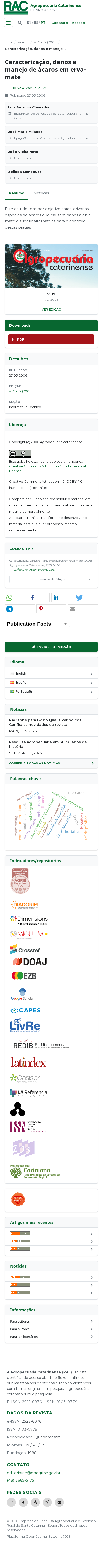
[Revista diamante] (18, 1206)
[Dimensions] (29, 924)
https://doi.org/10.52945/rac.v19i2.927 (33, 569)
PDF (20, 339)
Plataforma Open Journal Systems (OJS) (39, 1536)
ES (36, 22)
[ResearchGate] (47, 1502)
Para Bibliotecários (24, 1336)
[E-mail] (59, 1502)
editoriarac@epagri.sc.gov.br (33, 1472)
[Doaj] (30, 965)
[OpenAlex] (17, 1115)
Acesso (78, 23)
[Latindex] (29, 1067)
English (21, 673)
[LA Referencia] (29, 1096)
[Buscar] (20, 22)
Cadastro (60, 23)
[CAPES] (25, 1011)
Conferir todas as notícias (34, 763)
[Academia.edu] (35, 1502)
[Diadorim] (24, 909)
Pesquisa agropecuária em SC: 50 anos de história (48, 744)
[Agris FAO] (20, 893)
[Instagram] (11, 1502)
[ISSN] (29, 1131)
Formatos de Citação (51, 579)
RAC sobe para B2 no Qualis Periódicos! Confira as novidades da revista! (45, 722)
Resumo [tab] (16, 193)
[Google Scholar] (22, 1001)
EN (29, 22)
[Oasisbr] (25, 1082)
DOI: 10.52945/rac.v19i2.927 (25, 88)
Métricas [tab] (41, 193)
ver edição (52, 309)
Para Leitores (20, 1321)
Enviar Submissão (54, 647)
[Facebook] (23, 1502)
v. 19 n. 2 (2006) (46, 42)
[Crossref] (25, 953)
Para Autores (20, 1329)
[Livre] (25, 1032)
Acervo (24, 42)
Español (21, 682)
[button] (15, 597)
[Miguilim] (29, 937)
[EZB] (24, 978)
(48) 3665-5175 (20, 1480)
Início (9, 42)
